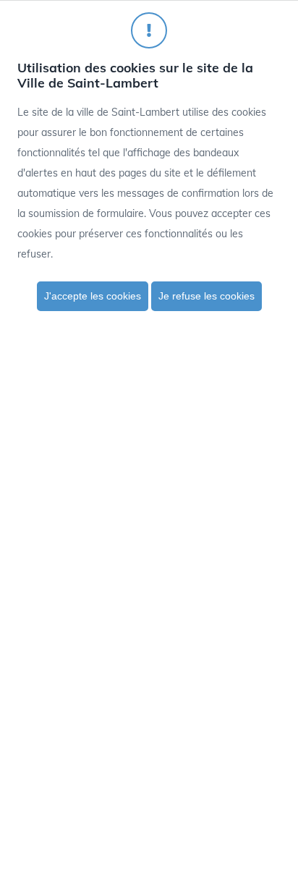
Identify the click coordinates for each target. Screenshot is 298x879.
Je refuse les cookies (206, 296)
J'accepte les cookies (92, 296)
